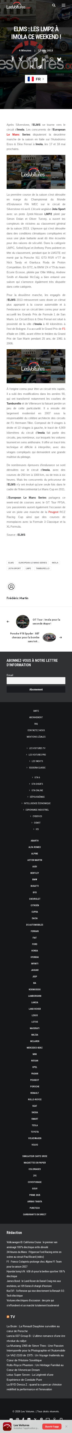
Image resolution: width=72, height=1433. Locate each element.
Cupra (35, 912)
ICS (37, 829)
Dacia (35, 918)
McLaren (34, 1041)
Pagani (34, 1073)
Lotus (35, 1022)
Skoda (35, 1112)
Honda (34, 950)
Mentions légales (36, 737)
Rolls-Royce (35, 1099)
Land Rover (35, 1009)
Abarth (35, 840)
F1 (63, 328)
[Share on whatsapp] (51, 59)
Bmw (34, 879)
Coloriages (35, 1169)
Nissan (34, 1060)
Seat (34, 1106)
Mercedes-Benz (35, 1047)
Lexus (35, 1015)
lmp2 (28, 568)
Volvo (35, 1145)
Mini (35, 1054)
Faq (36, 724)
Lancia (34, 1002)
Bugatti (35, 886)
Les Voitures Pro (37, 754)
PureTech (35, 1208)
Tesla (35, 1125)
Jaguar (35, 970)
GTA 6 (37, 777)
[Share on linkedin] (43, 59)
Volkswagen (34, 1138)
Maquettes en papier (35, 1162)
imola (55, 563)
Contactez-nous (36, 730)
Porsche (34, 1086)
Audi (34, 866)
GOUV (34, 1188)
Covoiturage (35, 1182)
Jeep (34, 976)
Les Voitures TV (37, 748)
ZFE (35, 1175)
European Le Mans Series (33, 563)
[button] (63, 5)
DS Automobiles (34, 925)
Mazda (34, 1035)
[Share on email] (39, 66)
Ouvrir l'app (52, 1426)
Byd (35, 892)
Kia (34, 983)
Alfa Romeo (35, 847)
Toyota (35, 1132)
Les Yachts (37, 761)
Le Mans (13, 134)
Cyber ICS (37, 816)
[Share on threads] (28, 59)
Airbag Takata (35, 1201)
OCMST (37, 822)
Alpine (34, 853)
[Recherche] (52, 5)
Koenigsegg (35, 989)
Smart (34, 1119)
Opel (34, 1067)
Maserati (35, 1028)
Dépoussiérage (37, 797)
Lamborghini (34, 996)
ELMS (11, 563)
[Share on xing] (32, 66)
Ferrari (35, 931)
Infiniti (34, 963)
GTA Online (37, 790)
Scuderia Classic (37, 767)
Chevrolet (34, 899)
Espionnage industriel (37, 810)
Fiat (35, 937)
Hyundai (35, 957)
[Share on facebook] (12, 59)
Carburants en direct (34, 1214)
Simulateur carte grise (34, 1156)
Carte (36, 711)
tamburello (42, 568)
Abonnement (36, 717)
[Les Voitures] (18, 5)
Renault (34, 1093)
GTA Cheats (37, 784)
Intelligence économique (37, 803)
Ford (34, 944)
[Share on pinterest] (36, 59)
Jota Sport (14, 568)
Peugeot (53, 512)
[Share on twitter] (20, 59)
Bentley (34, 873)
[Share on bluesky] (59, 59)
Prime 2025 (34, 1195)
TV (12, 1317)
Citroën (35, 905)
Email (10, 675)
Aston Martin (35, 860)
